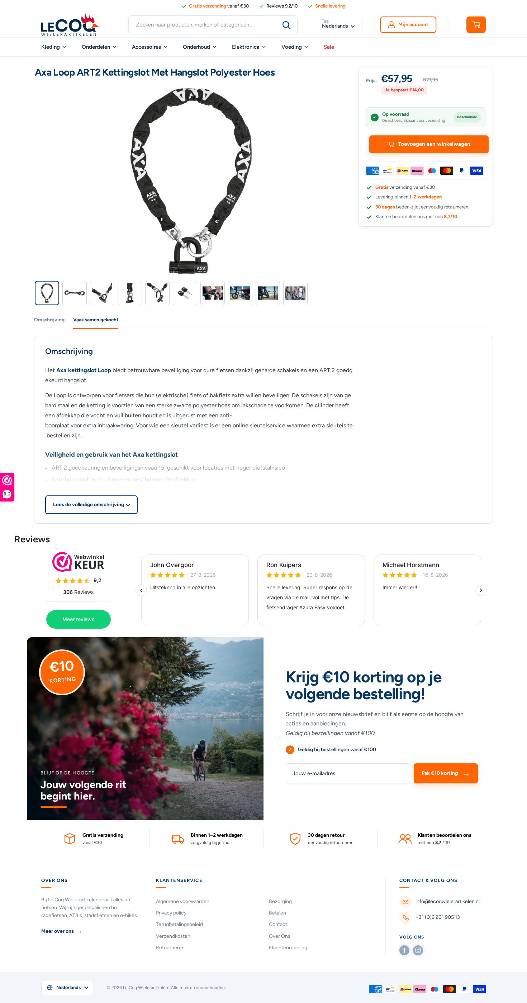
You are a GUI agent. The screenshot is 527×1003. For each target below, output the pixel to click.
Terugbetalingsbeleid (179, 924)
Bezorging (280, 901)
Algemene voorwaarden (182, 901)
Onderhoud (196, 47)
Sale (329, 47)
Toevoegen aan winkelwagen (434, 144)
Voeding (291, 47)
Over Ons (279, 936)
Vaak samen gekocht (95, 319)
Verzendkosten (173, 936)
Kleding (50, 47)
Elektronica (246, 47)
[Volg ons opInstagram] (418, 950)
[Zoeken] (286, 25)
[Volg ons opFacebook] (404, 950)
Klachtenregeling (288, 948)
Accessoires (146, 47)
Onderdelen (96, 47)
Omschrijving (49, 319)
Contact (278, 924)
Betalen (277, 913)
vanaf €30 (219, 6)
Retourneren (170, 948)
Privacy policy (171, 913)
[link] (278, 6)
